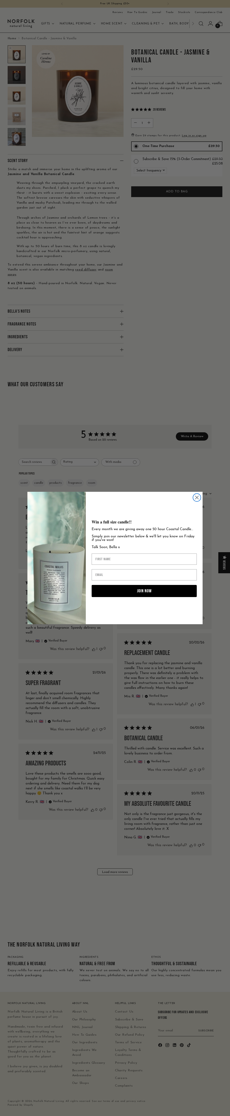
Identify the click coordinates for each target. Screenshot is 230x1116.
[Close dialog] (197, 497)
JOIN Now (144, 591)
